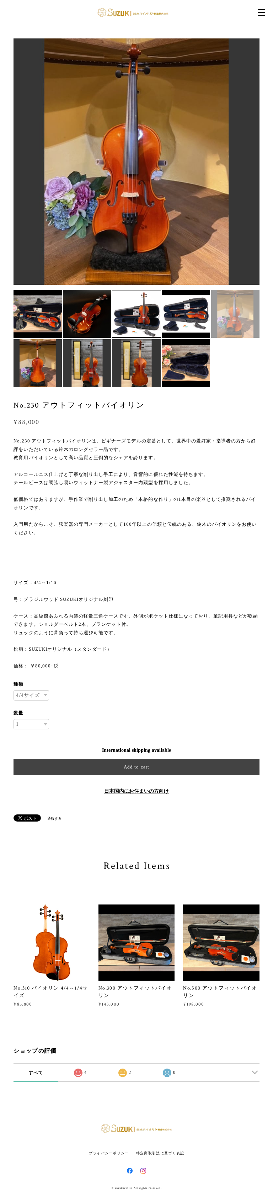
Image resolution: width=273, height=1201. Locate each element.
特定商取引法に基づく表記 (160, 1153)
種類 (18, 684)
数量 (18, 712)
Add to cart (136, 767)
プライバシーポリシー (109, 1153)
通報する (54, 818)
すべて (36, 1072)
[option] (136, 161)
